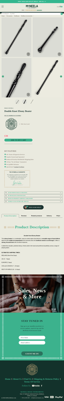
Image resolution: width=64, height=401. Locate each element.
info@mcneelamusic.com (37, 398)
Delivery (49, 215)
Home (8, 379)
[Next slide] (61, 76)
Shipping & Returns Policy (46, 379)
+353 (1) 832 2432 (25, 398)
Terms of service (32, 382)
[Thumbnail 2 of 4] (17, 101)
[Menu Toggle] (3, 6)
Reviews (24, 215)
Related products (36, 215)
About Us (17, 379)
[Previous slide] (3, 76)
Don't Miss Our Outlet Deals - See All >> (32, 1)
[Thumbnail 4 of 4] (32, 101)
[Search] (61, 13)
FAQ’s (58, 215)
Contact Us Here (19, 167)
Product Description (10, 216)
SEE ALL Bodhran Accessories (11, 115)
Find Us (27, 379)
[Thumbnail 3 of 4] (24, 101)
